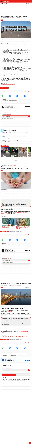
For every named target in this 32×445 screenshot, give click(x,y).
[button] (28, 3)
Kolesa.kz (28, 41)
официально (14, 165)
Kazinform (10, 311)
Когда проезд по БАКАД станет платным (8, 84)
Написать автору (28, 170)
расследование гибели (12, 355)
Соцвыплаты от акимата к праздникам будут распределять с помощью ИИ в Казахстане (23, 227)
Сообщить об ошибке (4, 87)
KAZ (30, 1)
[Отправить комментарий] (29, 116)
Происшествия (5, 355)
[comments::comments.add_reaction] (3, 383)
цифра (8, 14)
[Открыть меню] (2, 1)
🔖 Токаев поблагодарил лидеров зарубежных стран (11, 140)
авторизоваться (8, 114)
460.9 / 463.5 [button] (4, 3)
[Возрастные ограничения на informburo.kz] (26, 1)
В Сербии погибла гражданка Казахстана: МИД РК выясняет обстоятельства (14, 336)
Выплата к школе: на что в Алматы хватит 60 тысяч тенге (7, 227)
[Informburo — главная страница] (6, 1)
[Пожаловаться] (29, 377)
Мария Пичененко (10, 165)
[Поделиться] (30, 443)
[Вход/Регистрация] (28, 1)
